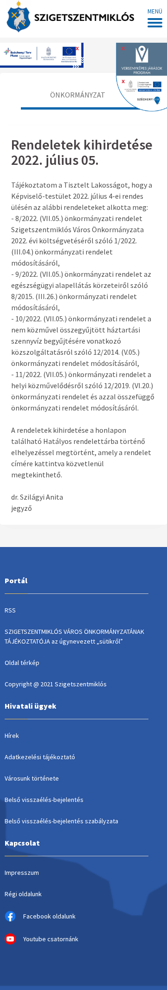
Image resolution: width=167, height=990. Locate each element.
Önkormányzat (77, 94)
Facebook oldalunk (49, 916)
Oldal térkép (22, 662)
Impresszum (22, 872)
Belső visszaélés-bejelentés (44, 799)
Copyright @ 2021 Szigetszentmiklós (56, 684)
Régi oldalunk (23, 894)
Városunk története (32, 778)
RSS (10, 610)
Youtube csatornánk (50, 939)
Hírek (12, 735)
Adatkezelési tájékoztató (40, 757)
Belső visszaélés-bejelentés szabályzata (61, 821)
